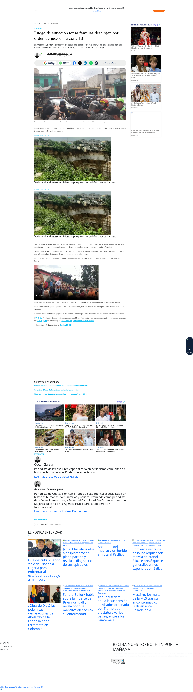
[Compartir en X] (80, 63)
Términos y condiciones (24, 687)
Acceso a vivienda (40, 524)
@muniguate (42, 321)
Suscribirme (117, 660)
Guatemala (54, 23)
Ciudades (44, 23)
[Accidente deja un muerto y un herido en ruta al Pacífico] (114, 542)
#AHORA (38, 318)
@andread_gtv (66, 321)
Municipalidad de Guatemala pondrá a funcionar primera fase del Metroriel (62, 394)
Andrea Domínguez (65, 54)
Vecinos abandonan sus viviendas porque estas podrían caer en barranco (75, 182)
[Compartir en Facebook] (74, 63)
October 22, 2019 (66, 325)
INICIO (36, 23)
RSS (42, 687)
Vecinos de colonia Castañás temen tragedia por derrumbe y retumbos (61, 385)
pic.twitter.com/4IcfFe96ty (83, 321)
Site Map (37, 687)
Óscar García (51, 54)
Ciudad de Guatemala (54, 524)
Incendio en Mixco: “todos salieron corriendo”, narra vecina (56, 390)
